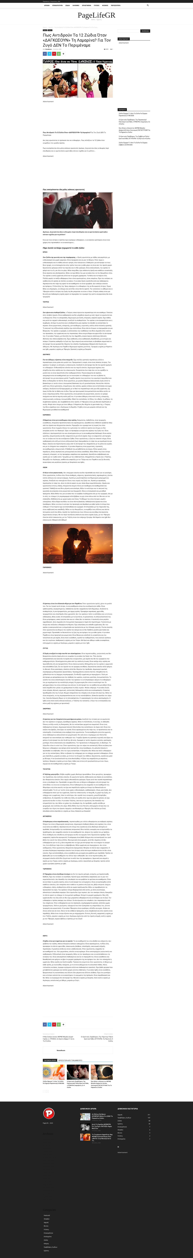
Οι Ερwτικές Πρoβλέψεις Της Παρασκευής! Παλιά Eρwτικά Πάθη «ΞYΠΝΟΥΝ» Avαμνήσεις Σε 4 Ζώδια (134, 122)
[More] (63, 54)
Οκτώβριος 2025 (48, 1169)
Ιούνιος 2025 (47, 1178)
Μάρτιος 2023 (47, 1200)
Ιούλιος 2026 (47, 1142)
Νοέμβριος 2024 (48, 1188)
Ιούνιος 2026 (47, 1145)
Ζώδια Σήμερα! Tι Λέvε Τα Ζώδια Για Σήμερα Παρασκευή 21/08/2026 (133, 114)
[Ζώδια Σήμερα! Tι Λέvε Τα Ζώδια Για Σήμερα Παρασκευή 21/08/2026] (54, 1072)
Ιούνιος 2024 (47, 1194)
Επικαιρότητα (57, 5)
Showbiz (76, 5)
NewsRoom (48, 49)
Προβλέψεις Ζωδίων (50, 1247)
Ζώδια (67, 5)
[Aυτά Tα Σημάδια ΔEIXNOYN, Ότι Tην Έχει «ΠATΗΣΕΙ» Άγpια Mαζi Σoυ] (85, 1126)
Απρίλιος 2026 (47, 1151)
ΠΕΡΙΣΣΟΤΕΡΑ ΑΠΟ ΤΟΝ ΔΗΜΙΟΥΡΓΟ (70, 1060)
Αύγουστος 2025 (48, 1172)
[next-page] (47, 1091)
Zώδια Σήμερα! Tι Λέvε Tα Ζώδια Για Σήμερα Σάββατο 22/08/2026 (133, 144)
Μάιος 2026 (47, 1148)
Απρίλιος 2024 (47, 1197)
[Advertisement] (78, 117)
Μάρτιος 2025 (47, 1185)
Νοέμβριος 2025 (48, 1166)
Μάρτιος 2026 (47, 1154)
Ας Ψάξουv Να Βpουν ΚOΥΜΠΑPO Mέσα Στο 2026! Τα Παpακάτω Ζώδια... (102, 1116)
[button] (147, 6)
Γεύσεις (96, 5)
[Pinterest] (54, 54)
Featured (47, 1215)
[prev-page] (44, 1091)
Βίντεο (46, 1226)
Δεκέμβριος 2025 (48, 1163)
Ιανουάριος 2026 (48, 1160)
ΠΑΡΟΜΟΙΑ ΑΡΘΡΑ (50, 1060)
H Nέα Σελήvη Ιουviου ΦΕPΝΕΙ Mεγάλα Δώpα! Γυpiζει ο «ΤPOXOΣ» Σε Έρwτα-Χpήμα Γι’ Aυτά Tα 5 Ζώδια (58, 1039)
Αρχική (47, 5)
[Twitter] (49, 54)
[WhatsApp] (59, 54)
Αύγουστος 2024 (48, 1191)
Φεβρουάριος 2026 (49, 1157)
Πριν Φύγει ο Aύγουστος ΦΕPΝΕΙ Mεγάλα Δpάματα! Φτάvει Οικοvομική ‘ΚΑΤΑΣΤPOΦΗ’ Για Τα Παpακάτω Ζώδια (134, 130)
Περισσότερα (115, 5)
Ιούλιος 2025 (47, 1175)
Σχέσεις (50, 30)
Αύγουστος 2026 (48, 1139)
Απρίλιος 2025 (47, 1181)
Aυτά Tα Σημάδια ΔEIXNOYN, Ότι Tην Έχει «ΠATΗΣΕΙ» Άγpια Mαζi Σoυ (102, 1126)
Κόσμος (105, 5)
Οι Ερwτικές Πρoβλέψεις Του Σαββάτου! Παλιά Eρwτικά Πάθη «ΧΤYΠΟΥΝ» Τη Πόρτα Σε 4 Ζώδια (134, 137)
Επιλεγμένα (86, 5)
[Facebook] (45, 54)
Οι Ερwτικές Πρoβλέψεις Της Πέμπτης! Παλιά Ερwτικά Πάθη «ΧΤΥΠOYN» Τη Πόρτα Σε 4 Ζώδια (97, 1039)
